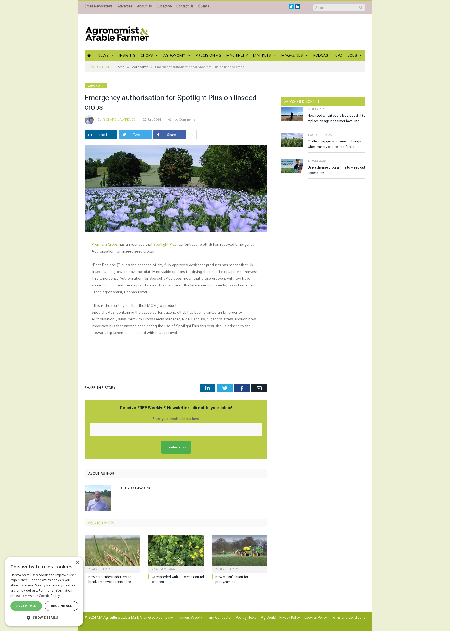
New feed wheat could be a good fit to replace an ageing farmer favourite (336, 118)
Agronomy (174, 55)
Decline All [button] (61, 606)
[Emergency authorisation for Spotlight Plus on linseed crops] (176, 189)
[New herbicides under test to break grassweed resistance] (112, 553)
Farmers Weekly (190, 617)
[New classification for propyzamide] (239, 553)
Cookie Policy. (49, 595)
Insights (127, 55)
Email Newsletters (99, 6)
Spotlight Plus (164, 244)
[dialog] (44, 591)
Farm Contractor (219, 617)
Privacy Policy (289, 617)
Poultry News (246, 617)
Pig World (268, 617)
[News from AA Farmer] (117, 31)
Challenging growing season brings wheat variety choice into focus (334, 144)
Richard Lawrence (119, 119)
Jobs (352, 55)
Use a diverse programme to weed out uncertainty (336, 170)
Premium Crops (105, 244)
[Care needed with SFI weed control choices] (176, 553)
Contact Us (185, 6)
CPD (338, 55)
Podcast (321, 55)
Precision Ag (208, 55)
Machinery (237, 55)
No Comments (184, 119)
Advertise (124, 6)
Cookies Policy (315, 617)
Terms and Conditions (348, 617)
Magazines (292, 55)
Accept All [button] (26, 606)
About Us (144, 6)
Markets (262, 55)
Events (203, 6)
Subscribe (164, 6)
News (103, 55)
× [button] (77, 563)
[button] (44, 617)
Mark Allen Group (144, 617)
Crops (147, 55)
